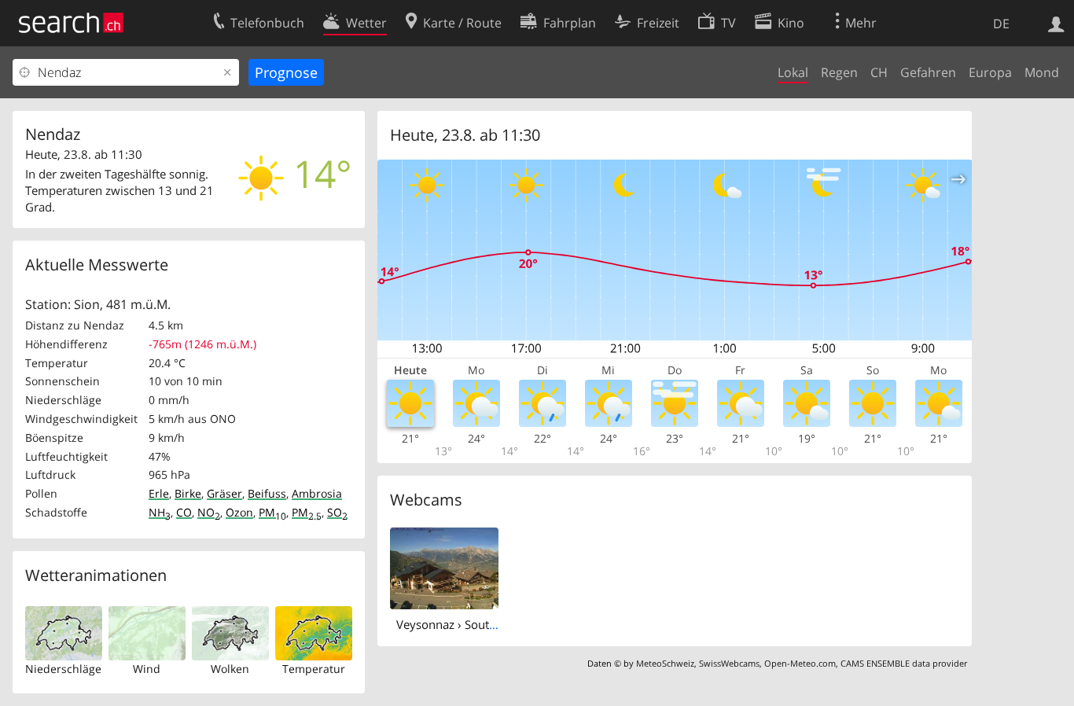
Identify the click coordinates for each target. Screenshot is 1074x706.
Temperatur (313, 668)
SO (337, 512)
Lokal (793, 72)
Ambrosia (317, 493)
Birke (188, 493)
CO (184, 512)
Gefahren (928, 72)
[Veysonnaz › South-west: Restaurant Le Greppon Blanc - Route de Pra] (444, 566)
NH (160, 512)
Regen (839, 72)
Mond (1041, 72)
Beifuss (267, 493)
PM (272, 512)
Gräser (224, 493)
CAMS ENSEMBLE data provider (903, 663)
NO (208, 512)
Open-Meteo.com (800, 663)
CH (879, 72)
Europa (990, 72)
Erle (159, 493)
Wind (146, 668)
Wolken (230, 668)
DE (1001, 23)
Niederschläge (63, 668)
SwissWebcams (729, 663)
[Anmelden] (1056, 22)
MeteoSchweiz (665, 663)
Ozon (239, 512)
